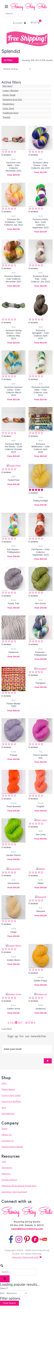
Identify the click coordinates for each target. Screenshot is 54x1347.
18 (32, 1022)
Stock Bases (8, 1089)
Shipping (7, 1167)
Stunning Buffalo (11, 1101)
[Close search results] (5, 1278)
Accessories (8, 1113)
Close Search (9, 1303)
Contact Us (8, 1140)
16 (26, 1022)
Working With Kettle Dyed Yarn (19, 1185)
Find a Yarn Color (11, 1095)
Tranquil (6, 117)
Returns (6, 1173)
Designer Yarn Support (14, 1192)
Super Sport (8, 108)
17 (29, 1022)
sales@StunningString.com (27, 1228)
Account (18, 23)
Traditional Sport (10, 113)
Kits (4, 1107)
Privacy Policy (9, 1179)
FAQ (4, 1161)
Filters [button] (7, 1288)
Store (5, 1128)
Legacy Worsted (10, 90)
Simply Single (9, 95)
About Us (7, 1134)
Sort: (2, 1293)
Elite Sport (7, 86)
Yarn (4, 1083)
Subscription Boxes (12, 1146)
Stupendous (8, 104)
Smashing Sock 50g (12, 99)
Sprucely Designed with (26, 1257)
